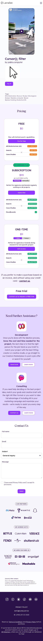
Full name (5, 431)
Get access (21, 249)
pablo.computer (15, 62)
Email (4, 441)
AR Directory (5, 632)
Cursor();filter (15, 59)
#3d (6, 96)
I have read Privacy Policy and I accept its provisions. (19, 483)
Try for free (21, 141)
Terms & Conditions (15, 622)
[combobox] (21, 455)
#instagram (32, 96)
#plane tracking (10, 100)
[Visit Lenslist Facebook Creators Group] (36, 599)
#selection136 (21, 100)
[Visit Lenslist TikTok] (24, 599)
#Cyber (25, 96)
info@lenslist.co (21, 611)
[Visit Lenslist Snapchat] (18, 599)
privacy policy (22, 607)
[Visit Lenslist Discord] (30, 599)
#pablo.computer (17, 98)
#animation (12, 96)
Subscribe (21, 193)
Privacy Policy (31, 622)
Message (5, 462)
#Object (7, 98)
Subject (5, 451)
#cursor (19, 96)
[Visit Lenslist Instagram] (7, 599)
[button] (40, 455)
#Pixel (26, 98)
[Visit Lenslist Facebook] (12, 599)
